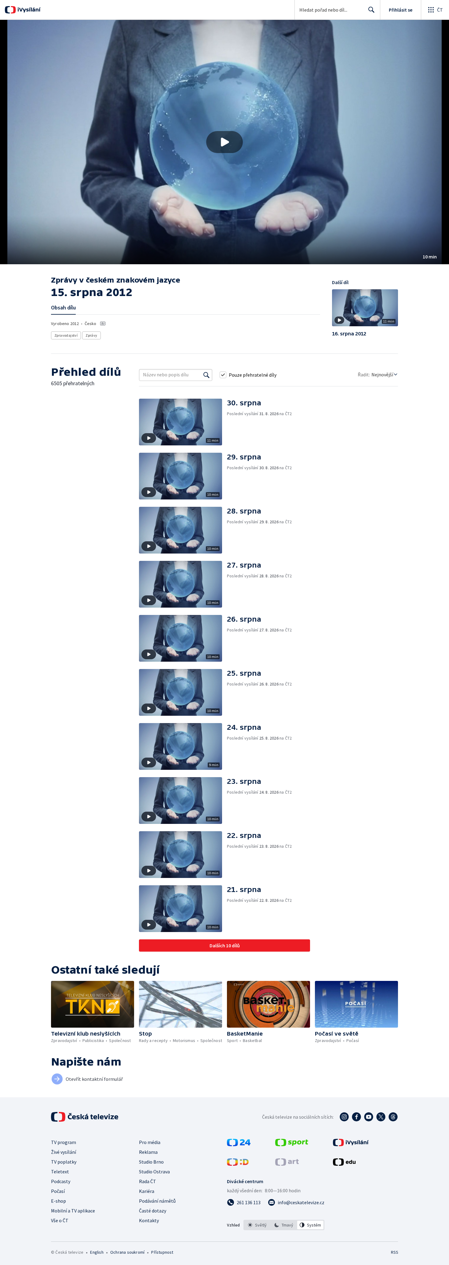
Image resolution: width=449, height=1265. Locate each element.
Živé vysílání (63, 1152)
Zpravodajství (66, 335)
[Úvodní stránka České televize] (85, 1117)
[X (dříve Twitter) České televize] (381, 1117)
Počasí (58, 1191)
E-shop (58, 1201)
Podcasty (60, 1181)
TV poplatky (63, 1162)
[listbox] (283, 1225)
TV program (63, 1142)
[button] (224, 142)
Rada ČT (147, 1181)
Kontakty (149, 1220)
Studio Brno (151, 1162)
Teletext (60, 1171)
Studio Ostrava (154, 1171)
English (96, 1252)
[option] (257, 1225)
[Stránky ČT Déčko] (238, 1164)
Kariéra (146, 1191)
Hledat (371, 9)
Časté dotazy (152, 1211)
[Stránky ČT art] (287, 1164)
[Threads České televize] (393, 1117)
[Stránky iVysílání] (351, 1144)
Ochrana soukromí (127, 1252)
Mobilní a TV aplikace (73, 1211)
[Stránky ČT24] (238, 1144)
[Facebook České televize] (356, 1117)
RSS (394, 1252)
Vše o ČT (59, 1220)
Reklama (148, 1152)
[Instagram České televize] (344, 1117)
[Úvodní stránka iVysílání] (28, 9)
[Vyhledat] (206, 374)
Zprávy (91, 335)
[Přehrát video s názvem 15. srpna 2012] (224, 142)
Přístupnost (162, 1252)
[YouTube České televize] (369, 1117)
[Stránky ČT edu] (344, 1164)
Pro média (149, 1142)
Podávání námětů (157, 1201)
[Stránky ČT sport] (291, 1144)
